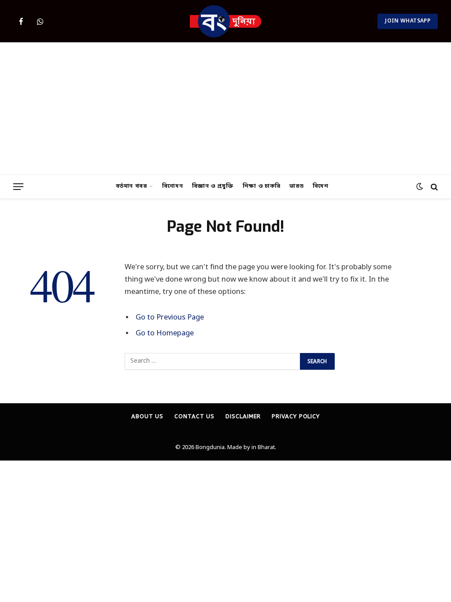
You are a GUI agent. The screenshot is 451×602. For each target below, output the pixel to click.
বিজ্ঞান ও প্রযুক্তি (213, 186)
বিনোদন (172, 186)
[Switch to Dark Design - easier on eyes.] (419, 186)
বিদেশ (321, 186)
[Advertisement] (225, 108)
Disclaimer (243, 416)
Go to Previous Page (170, 318)
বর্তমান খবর (131, 186)
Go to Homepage (165, 333)
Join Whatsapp (407, 21)
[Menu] (18, 187)
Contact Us (194, 416)
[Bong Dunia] (226, 21)
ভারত (296, 186)
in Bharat (263, 447)
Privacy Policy (296, 416)
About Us (147, 416)
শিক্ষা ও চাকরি (262, 186)
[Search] (433, 187)
